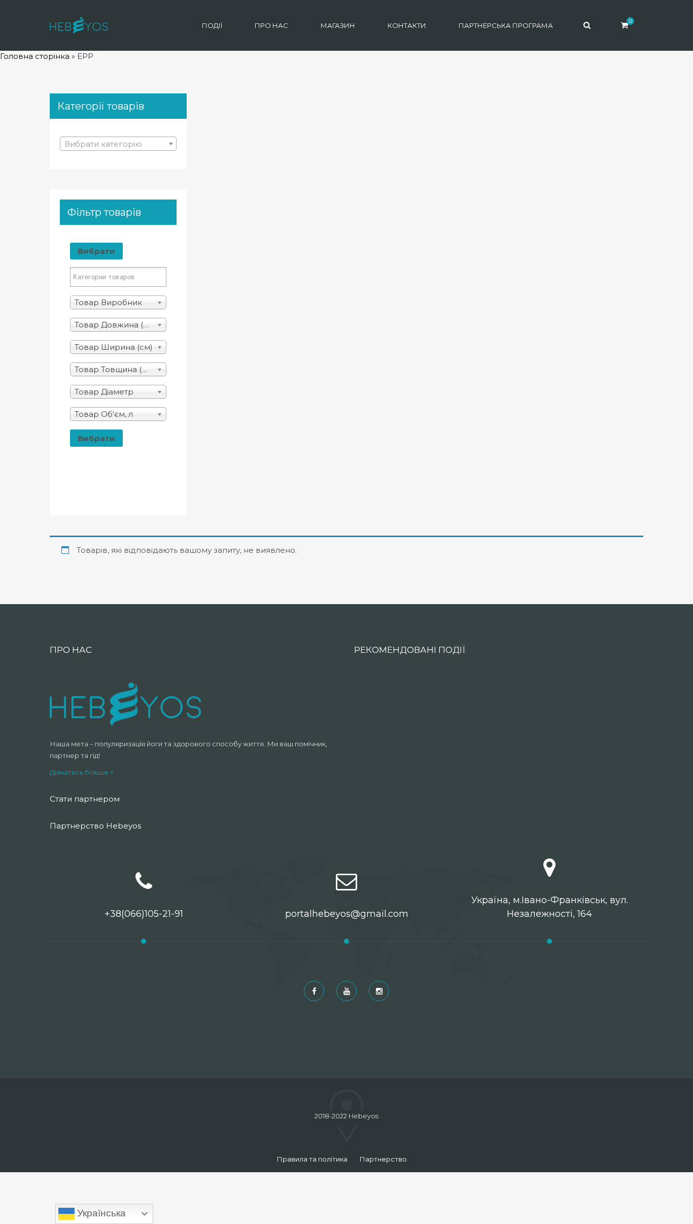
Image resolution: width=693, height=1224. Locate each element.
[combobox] (118, 144)
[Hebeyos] (79, 25)
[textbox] (118, 144)
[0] (624, 25)
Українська (100, 1213)
